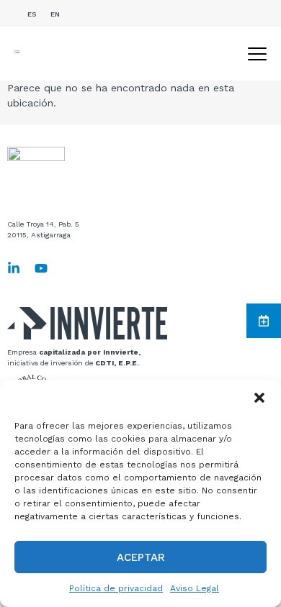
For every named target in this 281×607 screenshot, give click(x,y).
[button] (259, 398)
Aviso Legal (194, 588)
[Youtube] (41, 268)
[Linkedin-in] (13, 268)
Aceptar (141, 557)
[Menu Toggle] (257, 53)
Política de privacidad (116, 588)
